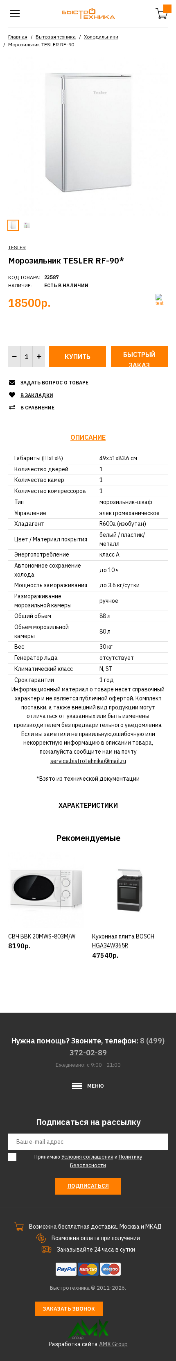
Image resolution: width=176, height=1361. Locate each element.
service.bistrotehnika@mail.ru (88, 761)
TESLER (17, 247)
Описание (88, 437)
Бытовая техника (56, 37)
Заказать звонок (69, 1308)
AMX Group (113, 1344)
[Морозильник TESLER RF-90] (88, 136)
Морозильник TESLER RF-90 (41, 44)
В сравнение (37, 407)
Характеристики (88, 805)
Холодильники (101, 37)
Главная (17, 37)
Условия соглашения (87, 1156)
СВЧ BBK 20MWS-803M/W (41, 936)
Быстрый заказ (139, 358)
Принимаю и (88, 1161)
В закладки (36, 395)
